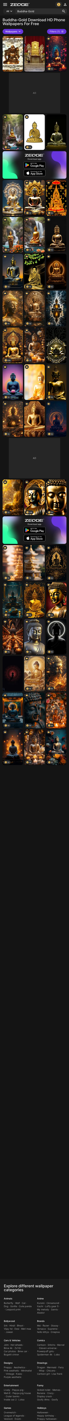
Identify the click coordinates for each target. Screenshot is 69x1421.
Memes (56, 1390)
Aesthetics (19, 1367)
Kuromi (41, 1303)
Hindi (12, 1325)
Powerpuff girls (45, 1351)
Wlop (41, 1370)
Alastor (41, 1312)
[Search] (63, 11)
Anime (40, 1298)
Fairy (61, 1367)
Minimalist (26, 1370)
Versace (41, 1328)
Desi (16, 1328)
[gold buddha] (34, 382)
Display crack (44, 1396)
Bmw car (22, 1351)
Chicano (51, 1370)
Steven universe (47, 1348)
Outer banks (12, 1396)
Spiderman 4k (44, 1354)
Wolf (17, 1303)
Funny (40, 1385)
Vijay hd (8, 1328)
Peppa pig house (22, 1393)
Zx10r (18, 1348)
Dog (6, 1306)
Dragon (41, 1367)
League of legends (14, 1415)
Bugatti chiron (11, 1354)
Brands (41, 1321)
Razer (46, 1325)
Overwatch (10, 1412)
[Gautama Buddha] (34, 419)
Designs (8, 1362)
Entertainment (11, 1385)
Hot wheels (17, 1344)
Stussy (54, 1325)
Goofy (55, 1399)
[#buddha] (13, 198)
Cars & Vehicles (12, 1340)
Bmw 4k (8, 1348)
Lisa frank (57, 1373)
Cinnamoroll (53, 1303)
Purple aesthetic (13, 1377)
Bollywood (9, 1321)
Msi (39, 1325)
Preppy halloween (46, 1418)
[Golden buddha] (56, 345)
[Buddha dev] (34, 54)
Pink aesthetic (11, 1370)
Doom (18, 1418)
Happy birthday (45, 1415)
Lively (7, 1390)
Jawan (9, 1332)
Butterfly (8, 1303)
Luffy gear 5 (52, 1306)
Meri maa (26, 1328)
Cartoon (41, 1344)
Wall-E (7, 1393)
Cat (24, 1303)
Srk (6, 1325)
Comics (41, 1340)
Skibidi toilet (44, 1390)
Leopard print (13, 1309)
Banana (41, 1393)
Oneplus (55, 1332)
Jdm (6, 1344)
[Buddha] (13, 54)
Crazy (50, 1393)
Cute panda (25, 1306)
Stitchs (51, 1344)
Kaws (19, 1373)
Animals (8, 1298)
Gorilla (13, 1306)
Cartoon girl (43, 1373)
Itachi (40, 1306)
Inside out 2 (10, 1399)
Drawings (42, 1362)
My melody (43, 1309)
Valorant (8, 1418)
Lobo (57, 1354)
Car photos (10, 1351)
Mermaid (51, 1367)
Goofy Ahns (43, 1399)
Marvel (61, 1344)
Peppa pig (17, 1390)
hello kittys (43, 1332)
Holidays (41, 1408)
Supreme (52, 1328)
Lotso (21, 1399)
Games (7, 1408)
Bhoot (20, 1325)
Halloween (42, 1412)
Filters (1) (55, 31)
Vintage (10, 1373)
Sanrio (54, 1309)
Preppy (8, 1367)
